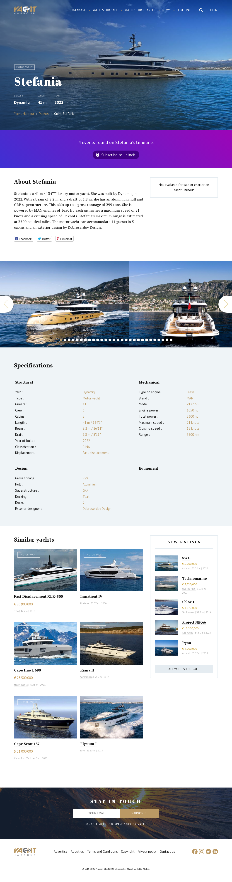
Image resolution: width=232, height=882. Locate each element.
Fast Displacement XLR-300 (38, 596)
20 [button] (138, 340)
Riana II (87, 670)
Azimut (186, 568)
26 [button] (163, 340)
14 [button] (114, 340)
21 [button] (142, 340)
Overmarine (189, 588)
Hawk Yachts (21, 684)
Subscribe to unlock (118, 154)
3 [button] (69, 340)
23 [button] (150, 340)
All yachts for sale (184, 669)
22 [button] (146, 340)
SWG (186, 558)
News (166, 10)
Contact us (167, 851)
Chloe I (188, 602)
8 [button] (89, 340)
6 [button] (81, 340)
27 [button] (167, 340)
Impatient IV (91, 596)
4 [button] (73, 340)
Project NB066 (194, 622)
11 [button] (101, 340)
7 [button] (85, 340)
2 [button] (65, 340)
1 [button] (61, 340)
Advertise (61, 851)
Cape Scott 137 (27, 743)
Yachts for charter (140, 10)
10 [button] (97, 340)
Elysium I (88, 743)
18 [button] (130, 340)
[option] (64, 304)
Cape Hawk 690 (27, 670)
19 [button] (134, 340)
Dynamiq (22, 102)
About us (77, 851)
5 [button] (77, 340)
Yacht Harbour (25, 10)
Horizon (84, 603)
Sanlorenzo (86, 677)
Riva (82, 750)
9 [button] (93, 340)
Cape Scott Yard (22, 758)
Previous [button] (7, 304)
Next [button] (225, 304)
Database (78, 10)
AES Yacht (187, 632)
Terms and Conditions (102, 851)
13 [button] (110, 340)
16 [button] (122, 340)
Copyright (128, 851)
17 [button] (126, 340)
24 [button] (154, 340)
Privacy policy (147, 851)
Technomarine (194, 578)
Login (213, 10)
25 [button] (158, 340)
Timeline (184, 10)
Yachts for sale (105, 10)
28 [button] (171, 340)
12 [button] (105, 340)
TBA (16, 611)
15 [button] (118, 340)
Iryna (186, 642)
